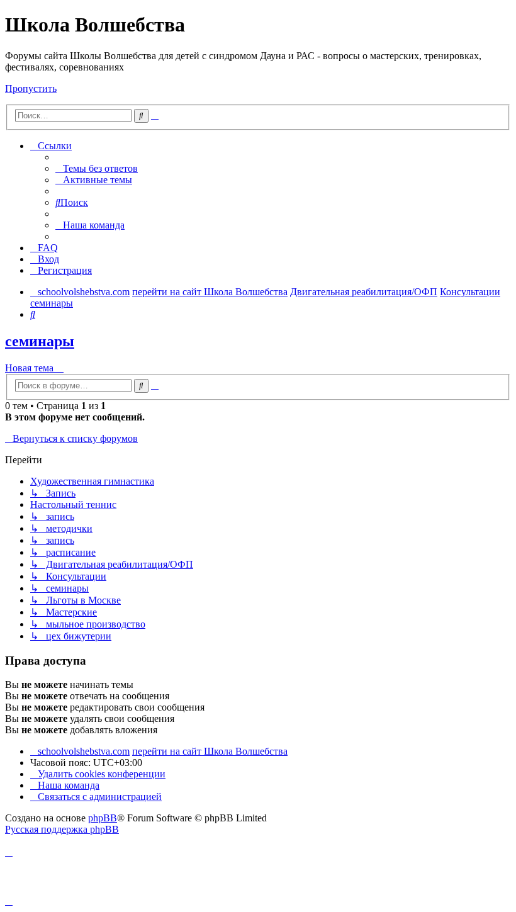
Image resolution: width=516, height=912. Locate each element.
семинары (39, 341)
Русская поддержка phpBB (62, 829)
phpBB (102, 818)
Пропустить (31, 88)
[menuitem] (96, 168)
